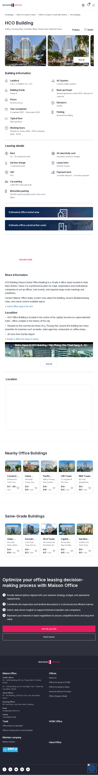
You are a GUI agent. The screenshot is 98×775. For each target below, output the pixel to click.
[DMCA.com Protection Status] (10, 749)
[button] (49, 629)
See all (81, 60)
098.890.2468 (25, 259)
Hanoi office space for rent (20, 306)
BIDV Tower (85, 476)
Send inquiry (49, 637)
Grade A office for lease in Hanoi (22, 339)
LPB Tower (66, 476)
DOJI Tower (49, 539)
